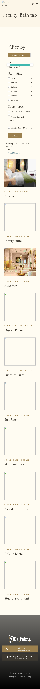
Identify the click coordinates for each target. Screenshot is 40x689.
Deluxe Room (13, 553)
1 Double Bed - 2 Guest (16, 236)
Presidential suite (16, 509)
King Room (11, 285)
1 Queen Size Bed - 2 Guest (18, 326)
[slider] (8, 64)
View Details (31, 183)
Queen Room (13, 330)
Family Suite (13, 241)
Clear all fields (19, 55)
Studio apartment (16, 598)
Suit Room (11, 419)
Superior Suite (14, 375)
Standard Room (15, 464)
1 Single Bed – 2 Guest (16, 192)
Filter (15, 136)
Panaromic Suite (15, 196)
